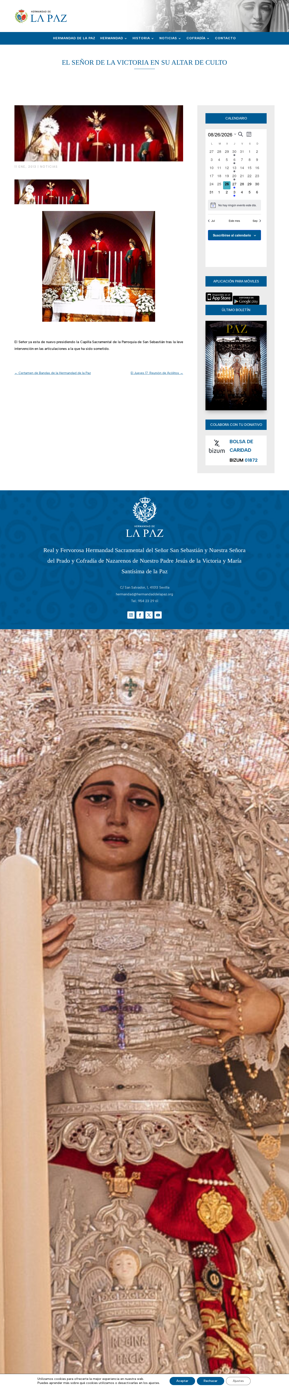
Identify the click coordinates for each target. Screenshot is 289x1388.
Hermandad (111, 38)
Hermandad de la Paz (74, 38)
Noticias (168, 38)
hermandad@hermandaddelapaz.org (144, 594)
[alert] (234, 205)
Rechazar (210, 1381)
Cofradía (195, 38)
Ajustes (238, 1381)
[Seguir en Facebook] (140, 615)
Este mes (234, 221)
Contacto (225, 38)
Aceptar (182, 1381)
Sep (255, 221)
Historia (141, 38)
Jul (213, 221)
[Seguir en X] (149, 615)
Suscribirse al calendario (232, 235)
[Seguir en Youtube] (158, 615)
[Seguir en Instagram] (131, 615)
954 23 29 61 (148, 601)
